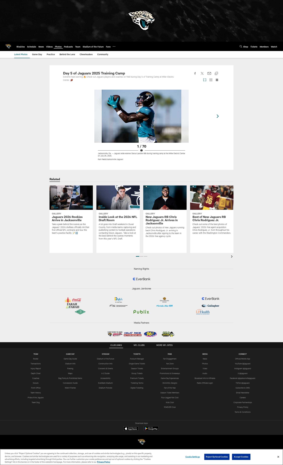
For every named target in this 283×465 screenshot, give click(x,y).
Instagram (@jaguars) (242, 368)
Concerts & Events (105, 368)
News (205, 359)
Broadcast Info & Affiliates (205, 378)
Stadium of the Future (105, 359)
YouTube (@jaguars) (242, 364)
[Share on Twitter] (202, 75)
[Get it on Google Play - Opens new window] (151, 430)
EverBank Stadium (105, 383)
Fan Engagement (169, 359)
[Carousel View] (205, 80)
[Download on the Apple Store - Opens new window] (130, 428)
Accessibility (105, 378)
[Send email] (209, 75)
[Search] (241, 46)
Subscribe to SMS (243, 388)
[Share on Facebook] (195, 75)
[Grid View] (211, 80)
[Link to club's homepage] (8, 46)
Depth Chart (36, 373)
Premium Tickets (137, 378)
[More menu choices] (114, 46)
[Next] (217, 116)
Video (205, 368)
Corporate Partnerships (242, 402)
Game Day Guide (70, 359)
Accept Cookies (241, 457)
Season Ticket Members (169, 393)
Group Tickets (137, 373)
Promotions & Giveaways (170, 373)
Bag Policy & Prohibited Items (70, 378)
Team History (36, 393)
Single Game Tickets (137, 364)
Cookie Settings (192, 457)
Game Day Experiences (170, 378)
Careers (243, 397)
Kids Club (170, 402)
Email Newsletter (242, 393)
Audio (205, 373)
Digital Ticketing (137, 388)
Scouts (35, 383)
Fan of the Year (170, 388)
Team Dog (36, 402)
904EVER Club (170, 407)
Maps (70, 373)
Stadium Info (70, 364)
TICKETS (136, 354)
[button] (138, 256)
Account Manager (137, 359)
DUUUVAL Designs (170, 383)
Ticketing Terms (137, 383)
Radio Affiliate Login (205, 383)
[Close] (278, 457)
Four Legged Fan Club (169, 397)
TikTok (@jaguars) (243, 383)
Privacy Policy (242, 407)
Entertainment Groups (170, 368)
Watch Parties (70, 388)
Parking (70, 368)
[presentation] (232, 256)
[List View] (217, 80)
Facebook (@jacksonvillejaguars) (242, 378)
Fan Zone (169, 364)
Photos (205, 364)
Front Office (35, 388)
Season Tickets (137, 368)
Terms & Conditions (243, 412)
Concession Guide (70, 383)
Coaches (35, 378)
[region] (141, 457)
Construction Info (105, 364)
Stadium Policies (105, 388)
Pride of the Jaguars (36, 397)
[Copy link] (216, 73)
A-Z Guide (105, 373)
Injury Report (36, 368)
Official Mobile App (242, 359)
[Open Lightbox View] (141, 127)
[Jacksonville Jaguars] (141, 442)
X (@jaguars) (242, 373)
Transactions (36, 364)
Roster (35, 359)
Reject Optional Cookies (217, 457)
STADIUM (105, 354)
